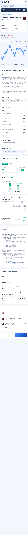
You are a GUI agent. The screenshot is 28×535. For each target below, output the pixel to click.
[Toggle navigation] (26, 2)
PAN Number (8, 240)
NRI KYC (11, 237)
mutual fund (4, 78)
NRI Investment (4, 5)
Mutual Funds (11, 5)
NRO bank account (11, 262)
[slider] (3, 172)
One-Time (11, 163)
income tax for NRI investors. (20, 202)
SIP (7, 335)
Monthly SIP (5, 163)
